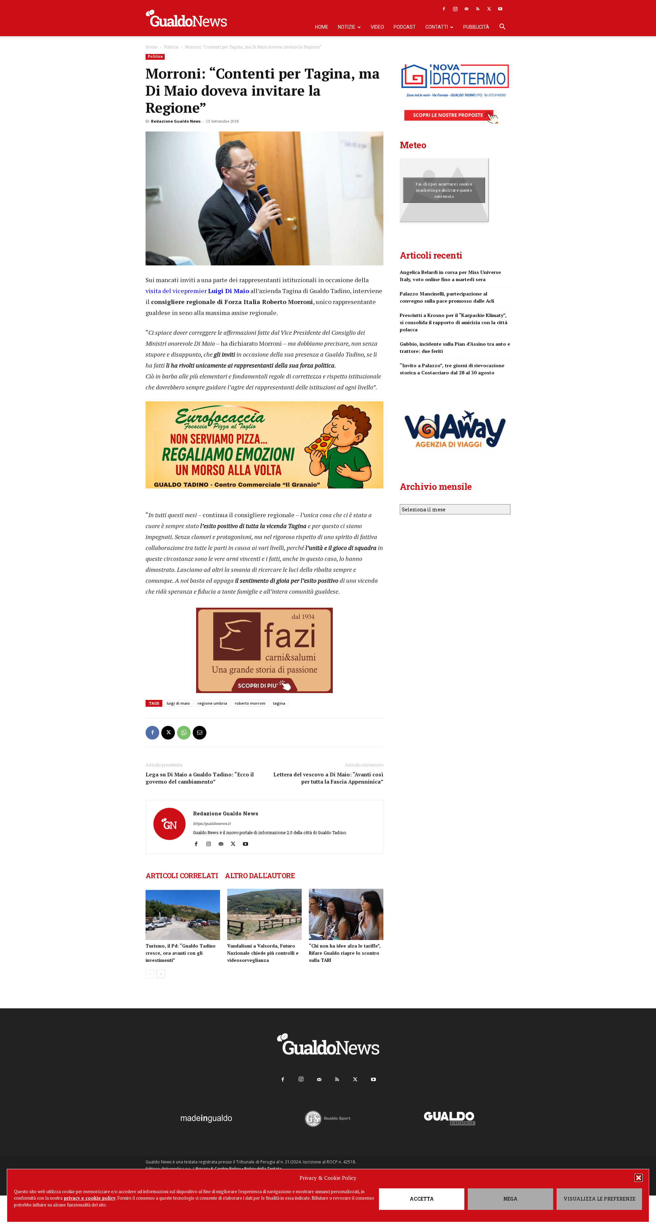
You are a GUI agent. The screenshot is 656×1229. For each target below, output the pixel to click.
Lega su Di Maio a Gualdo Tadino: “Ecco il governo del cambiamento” (200, 778)
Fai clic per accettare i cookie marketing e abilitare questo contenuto (444, 190)
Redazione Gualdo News (176, 121)
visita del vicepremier (197, 291)
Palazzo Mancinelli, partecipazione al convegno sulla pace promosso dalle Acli (447, 297)
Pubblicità (476, 27)
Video (377, 27)
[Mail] (466, 9)
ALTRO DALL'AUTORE (260, 875)
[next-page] (160, 974)
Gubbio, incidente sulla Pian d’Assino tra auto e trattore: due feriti (455, 347)
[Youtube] (500, 9)
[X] (489, 9)
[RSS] (478, 9)
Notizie (346, 27)
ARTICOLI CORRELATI (182, 875)
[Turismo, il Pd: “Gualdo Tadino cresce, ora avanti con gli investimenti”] (183, 914)
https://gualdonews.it (212, 823)
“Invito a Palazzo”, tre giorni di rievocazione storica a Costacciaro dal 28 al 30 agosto (452, 369)
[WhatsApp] (184, 733)
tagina (279, 703)
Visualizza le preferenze (599, 1199)
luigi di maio (178, 703)
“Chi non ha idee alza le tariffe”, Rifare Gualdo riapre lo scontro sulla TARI (345, 953)
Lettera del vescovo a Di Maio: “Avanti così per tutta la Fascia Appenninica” (328, 778)
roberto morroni (250, 703)
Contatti (436, 27)
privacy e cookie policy (89, 1198)
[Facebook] (444, 9)
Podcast (405, 27)
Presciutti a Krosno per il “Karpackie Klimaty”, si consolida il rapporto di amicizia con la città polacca (453, 322)
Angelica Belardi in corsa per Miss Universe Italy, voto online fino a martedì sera (450, 275)
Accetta (422, 1199)
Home (321, 27)
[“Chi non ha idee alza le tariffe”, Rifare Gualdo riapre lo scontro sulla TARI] (346, 914)
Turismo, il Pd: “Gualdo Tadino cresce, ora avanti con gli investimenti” (181, 953)
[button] (638, 1177)
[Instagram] (455, 9)
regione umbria (212, 703)
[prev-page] (150, 974)
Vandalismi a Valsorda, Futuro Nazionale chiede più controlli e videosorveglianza (263, 953)
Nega (510, 1199)
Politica (171, 47)
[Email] (199, 733)
